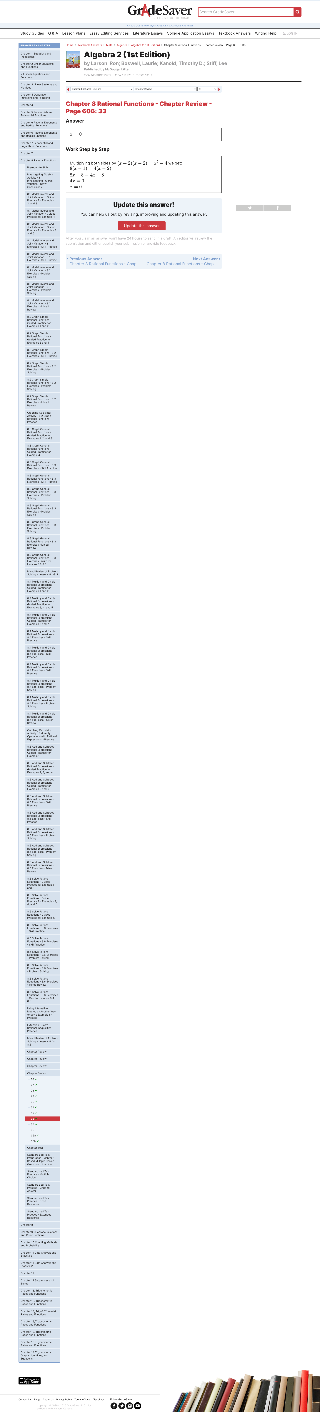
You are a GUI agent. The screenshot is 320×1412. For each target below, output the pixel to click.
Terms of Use (82, 1399)
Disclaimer (98, 1399)
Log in (292, 33)
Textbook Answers (234, 33)
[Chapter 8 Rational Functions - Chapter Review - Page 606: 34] (219, 89)
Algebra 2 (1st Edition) (145, 45)
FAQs (37, 1399)
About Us (48, 1399)
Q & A (53, 33)
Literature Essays (148, 33)
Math (109, 45)
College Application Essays (190, 33)
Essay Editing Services (109, 33)
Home (70, 45)
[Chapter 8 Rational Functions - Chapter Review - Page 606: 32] (68, 89)
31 (33, 1107)
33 (33, 1118)
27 (33, 1084)
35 (32, 1129)
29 (33, 1096)
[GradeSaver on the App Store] (30, 1380)
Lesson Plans (73, 33)
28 (33, 1090)
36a (33, 1135)
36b (34, 1141)
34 (33, 1124)
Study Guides (32, 33)
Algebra (122, 45)
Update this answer (142, 225)
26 (33, 1079)
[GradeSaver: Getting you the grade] (160, 12)
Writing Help (265, 33)
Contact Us (25, 1399)
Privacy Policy (64, 1399)
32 (33, 1113)
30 (33, 1101)
